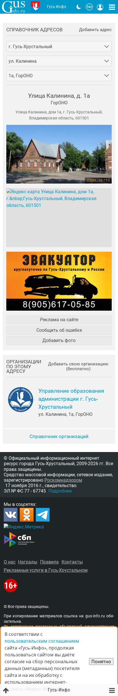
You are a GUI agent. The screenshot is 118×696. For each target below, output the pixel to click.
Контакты (72, 562)
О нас (9, 562)
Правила (49, 562)
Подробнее (60, 491)
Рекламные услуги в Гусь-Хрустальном (46, 570)
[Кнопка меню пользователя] (100, 7)
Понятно (101, 661)
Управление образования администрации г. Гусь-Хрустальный (71, 399)
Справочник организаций (59, 436)
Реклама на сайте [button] (59, 319)
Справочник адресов (34, 29)
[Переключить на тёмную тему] (78, 6)
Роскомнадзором (63, 480)
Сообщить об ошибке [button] (59, 330)
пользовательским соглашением (42, 641)
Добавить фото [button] (59, 340)
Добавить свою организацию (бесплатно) (78, 366)
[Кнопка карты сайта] (112, 7)
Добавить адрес (95, 29)
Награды (27, 562)
